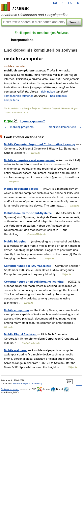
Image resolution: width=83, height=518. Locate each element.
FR (77, 3)
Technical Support (21, 383)
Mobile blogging (15, 241)
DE (62, 3)
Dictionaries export (10, 389)
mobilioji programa (22, 126)
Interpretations (22, 40)
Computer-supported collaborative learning (34, 281)
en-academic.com (15, 6)
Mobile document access (21, 188)
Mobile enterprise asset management (29, 160)
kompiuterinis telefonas (18, 95)
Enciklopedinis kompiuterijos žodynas (41, 33)
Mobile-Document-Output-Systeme (28, 213)
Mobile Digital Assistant (20, 334)
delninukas (48, 91)
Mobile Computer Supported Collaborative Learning (39, 144)
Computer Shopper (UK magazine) (27, 265)
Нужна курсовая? (32, 121)
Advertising (36, 383)
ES (70, 3)
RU (55, 3)
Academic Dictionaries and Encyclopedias (34, 15)
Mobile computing (16, 310)
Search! (74, 22)
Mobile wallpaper (15, 350)
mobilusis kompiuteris (62, 126)
